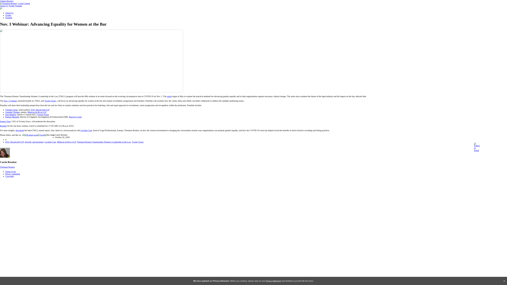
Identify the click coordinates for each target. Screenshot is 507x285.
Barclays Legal (75, 117)
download (20, 130)
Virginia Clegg (11, 110)
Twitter (12, 6)
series (169, 96)
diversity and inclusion (34, 142)
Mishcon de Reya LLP (36, 112)
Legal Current (24, 3)
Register (3, 126)
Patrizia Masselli (12, 117)
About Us (4, 6)
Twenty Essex (50, 101)
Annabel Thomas (12, 112)
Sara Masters (10, 114)
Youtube (18, 6)
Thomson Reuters (7, 167)
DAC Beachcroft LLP (40, 110)
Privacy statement (12, 174)
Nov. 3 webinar (10, 101)
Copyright (9, 176)
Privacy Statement (273, 281)
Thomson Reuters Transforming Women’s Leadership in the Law (104, 142)
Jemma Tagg (5, 121)
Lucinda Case (86, 130)
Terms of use (10, 171)
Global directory (7, 1)
